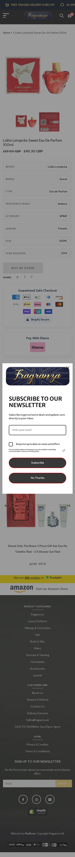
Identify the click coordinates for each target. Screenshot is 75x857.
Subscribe (37, 462)
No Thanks (37, 478)
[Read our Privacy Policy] (63, 450)
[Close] (68, 368)
